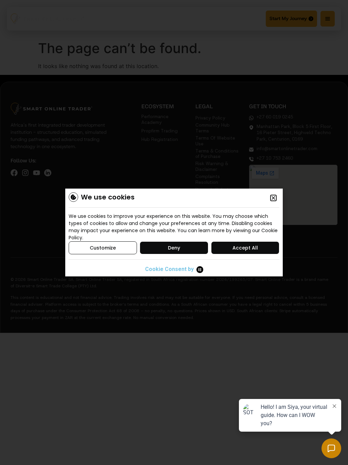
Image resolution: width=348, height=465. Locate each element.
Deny (174, 247)
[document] (174, 232)
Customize (103, 247)
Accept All (245, 247)
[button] (273, 198)
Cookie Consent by (169, 269)
